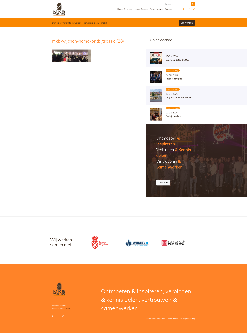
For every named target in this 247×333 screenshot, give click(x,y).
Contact (168, 9)
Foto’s (152, 9)
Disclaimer (173, 318)
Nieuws (160, 9)
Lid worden (187, 22)
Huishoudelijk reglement (155, 318)
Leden (137, 9)
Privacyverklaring (187, 318)
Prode (67, 308)
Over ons (128, 9)
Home (120, 9)
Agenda (144, 9)
